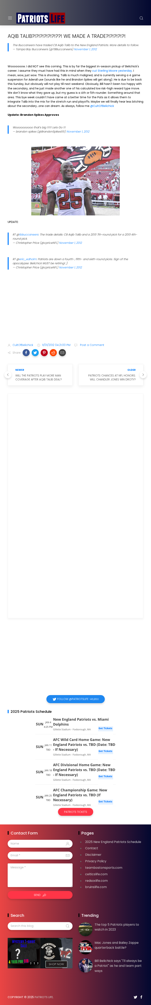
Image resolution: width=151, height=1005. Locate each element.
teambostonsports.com (103, 867)
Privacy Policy (95, 861)
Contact (91, 848)
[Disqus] (75, 453)
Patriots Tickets (75, 812)
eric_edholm (27, 259)
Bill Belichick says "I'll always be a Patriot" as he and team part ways (118, 966)
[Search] (141, 18)
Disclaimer (93, 854)
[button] (26, 352)
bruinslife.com (96, 887)
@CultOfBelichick (102, 106)
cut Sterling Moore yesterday (112, 71)
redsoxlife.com (96, 880)
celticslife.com (96, 874)
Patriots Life (44, 997)
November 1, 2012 (85, 49)
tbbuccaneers (28, 234)
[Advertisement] (75, 309)
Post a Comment (91, 345)
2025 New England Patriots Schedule (113, 842)
